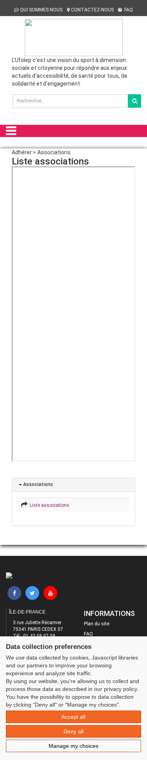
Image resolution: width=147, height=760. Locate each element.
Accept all (73, 717)
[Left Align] (134, 101)
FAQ (128, 10)
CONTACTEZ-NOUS (92, 10)
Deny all (73, 731)
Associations (37, 484)
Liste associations (48, 505)
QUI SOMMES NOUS (41, 10)
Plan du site (96, 624)
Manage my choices (73, 746)
